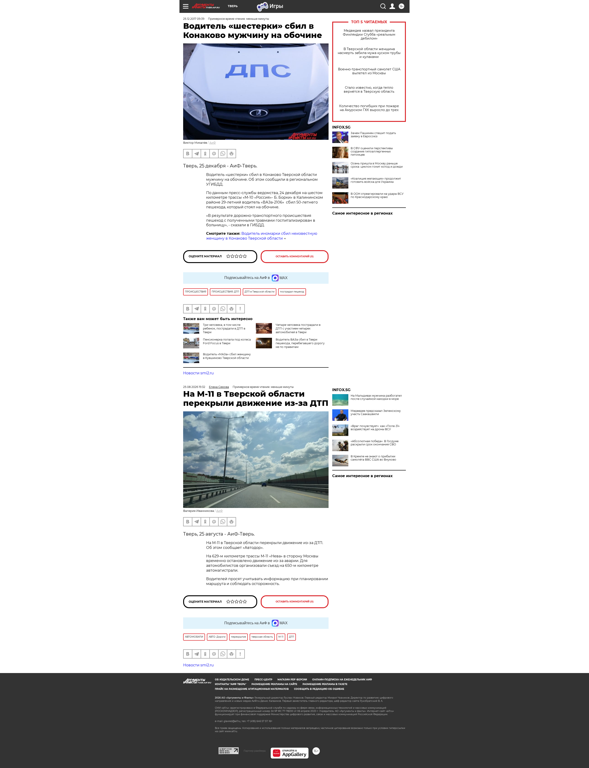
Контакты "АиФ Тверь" (230, 684)
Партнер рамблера (255, 750)
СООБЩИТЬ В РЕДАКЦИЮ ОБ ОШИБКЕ (319, 689)
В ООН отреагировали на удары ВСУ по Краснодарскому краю (377, 195)
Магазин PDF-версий (292, 679)
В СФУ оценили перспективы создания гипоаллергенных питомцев (372, 151)
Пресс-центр (263, 679)
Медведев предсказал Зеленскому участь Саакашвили (376, 412)
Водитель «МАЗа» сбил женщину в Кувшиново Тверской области (227, 356)
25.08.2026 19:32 (194, 387)
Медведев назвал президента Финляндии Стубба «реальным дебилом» (369, 34)
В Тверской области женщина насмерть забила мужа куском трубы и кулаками (369, 53)
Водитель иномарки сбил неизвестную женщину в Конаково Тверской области (261, 236)
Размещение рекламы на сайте (274, 684)
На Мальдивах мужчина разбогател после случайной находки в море (376, 397)
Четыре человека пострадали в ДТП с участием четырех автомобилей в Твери (298, 328)
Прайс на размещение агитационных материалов (252, 689)
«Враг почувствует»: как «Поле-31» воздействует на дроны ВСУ (375, 427)
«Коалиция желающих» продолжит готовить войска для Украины (376, 180)
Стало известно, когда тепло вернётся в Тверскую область (369, 90)
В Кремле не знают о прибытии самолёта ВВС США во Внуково (373, 458)
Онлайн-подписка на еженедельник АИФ (342, 679)
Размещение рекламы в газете (325, 684)
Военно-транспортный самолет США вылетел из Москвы (369, 71)
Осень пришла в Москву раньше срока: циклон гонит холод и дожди (377, 165)
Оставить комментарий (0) (295, 256)
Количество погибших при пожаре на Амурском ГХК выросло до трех (369, 108)
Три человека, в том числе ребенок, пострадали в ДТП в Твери (224, 328)
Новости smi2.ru (198, 373)
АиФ (212, 142)
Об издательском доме (232, 679)
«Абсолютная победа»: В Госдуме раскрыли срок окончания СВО (374, 443)
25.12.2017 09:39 (193, 18)
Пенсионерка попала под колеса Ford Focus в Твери (227, 341)
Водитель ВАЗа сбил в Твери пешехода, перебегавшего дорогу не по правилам (300, 343)
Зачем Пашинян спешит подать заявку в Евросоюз (373, 135)
